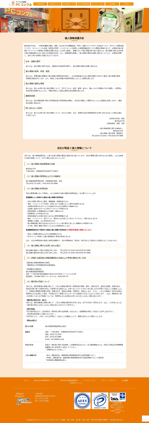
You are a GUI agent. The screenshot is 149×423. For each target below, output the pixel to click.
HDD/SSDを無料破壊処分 (69, 380)
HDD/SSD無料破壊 (83, 4)
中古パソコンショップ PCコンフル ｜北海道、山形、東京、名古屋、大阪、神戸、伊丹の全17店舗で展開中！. (72, 420)
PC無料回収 (40, 4)
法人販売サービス (54, 4)
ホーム (26, 380)
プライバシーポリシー (108, 380)
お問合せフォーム (76, 383)
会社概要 (112, 4)
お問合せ (126, 4)
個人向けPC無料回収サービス (44, 380)
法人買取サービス (69, 4)
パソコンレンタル (97, 4)
